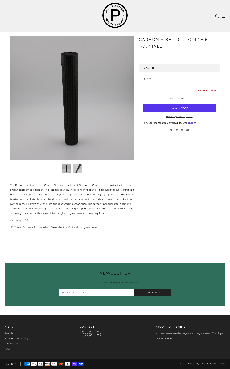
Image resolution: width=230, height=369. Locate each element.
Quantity (148, 78)
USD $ (9, 364)
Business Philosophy (16, 338)
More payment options (179, 116)
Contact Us (11, 343)
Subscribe (151, 292)
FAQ (7, 348)
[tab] (66, 168)
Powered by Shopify (189, 364)
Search (9, 333)
